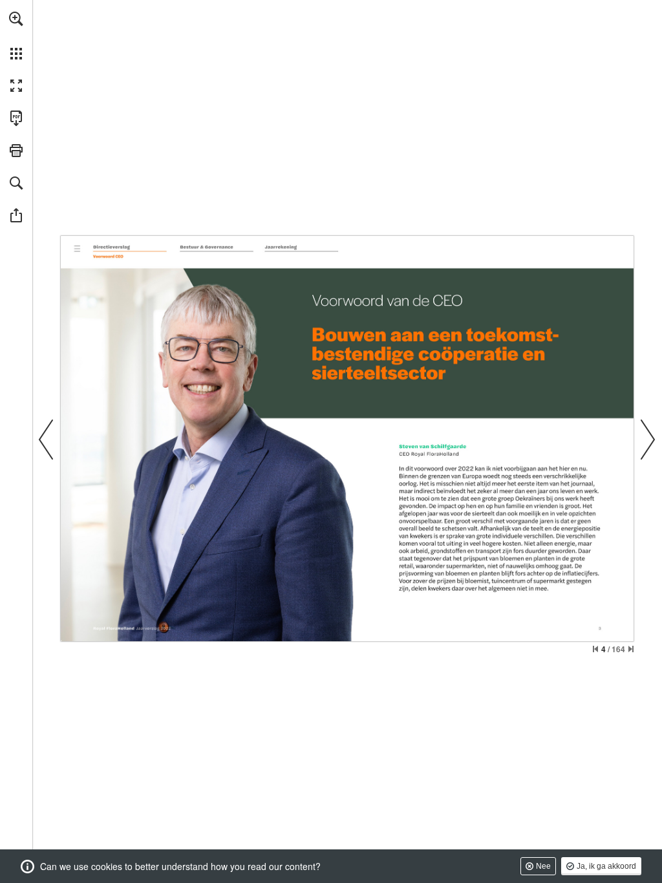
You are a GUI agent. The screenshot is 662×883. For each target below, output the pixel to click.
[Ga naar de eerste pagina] (595, 649)
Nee (543, 866)
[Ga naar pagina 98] (216, 247)
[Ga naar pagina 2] (76, 248)
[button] (16, 19)
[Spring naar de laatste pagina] (631, 649)
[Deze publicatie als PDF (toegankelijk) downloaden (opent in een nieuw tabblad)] (16, 118)
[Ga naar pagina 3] (130, 247)
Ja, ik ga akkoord (606, 866)
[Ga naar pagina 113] (299, 247)
